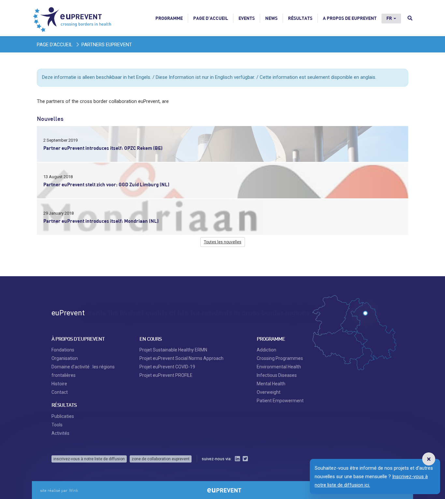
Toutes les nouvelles (222, 242)
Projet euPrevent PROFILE (166, 375)
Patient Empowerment (280, 400)
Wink (73, 490)
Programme (169, 18)
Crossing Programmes (280, 358)
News (271, 18)
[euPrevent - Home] (72, 18)
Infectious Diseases (277, 375)
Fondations (62, 349)
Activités (60, 433)
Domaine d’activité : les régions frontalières (83, 371)
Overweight (268, 392)
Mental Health (271, 383)
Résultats (300, 18)
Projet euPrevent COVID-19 (167, 366)
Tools (57, 424)
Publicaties (62, 416)
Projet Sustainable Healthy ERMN (173, 349)
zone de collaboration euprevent (161, 459)
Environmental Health (279, 366)
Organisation (64, 358)
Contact (59, 392)
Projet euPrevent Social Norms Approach (181, 358)
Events (246, 18)
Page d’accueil (210, 18)
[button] (428, 458)
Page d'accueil (55, 45)
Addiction (266, 349)
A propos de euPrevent (350, 18)
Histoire (59, 383)
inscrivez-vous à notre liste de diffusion (89, 459)
